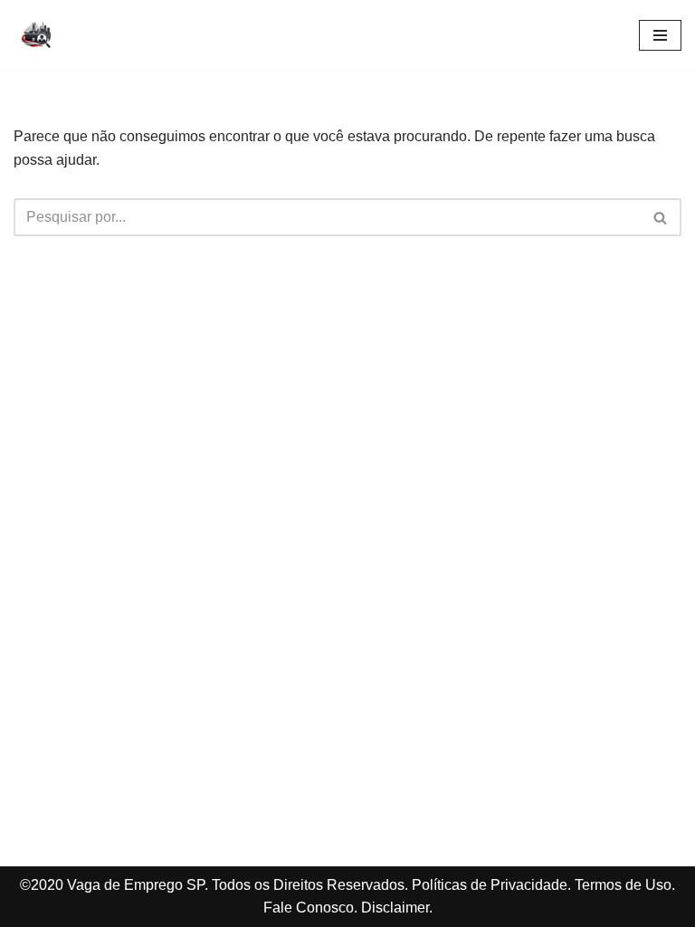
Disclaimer (395, 907)
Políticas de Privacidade (489, 885)
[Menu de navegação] (660, 35)
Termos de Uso (623, 885)
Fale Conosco (308, 907)
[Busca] (661, 217)
